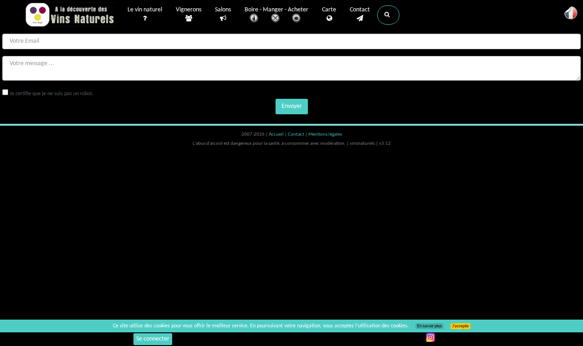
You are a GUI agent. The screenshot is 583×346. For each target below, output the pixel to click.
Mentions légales (325, 134)
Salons (223, 9)
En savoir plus (429, 326)
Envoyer (291, 106)
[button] (388, 15)
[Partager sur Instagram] (430, 337)
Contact (360, 9)
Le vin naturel (145, 9)
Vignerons (188, 9)
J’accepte (460, 326)
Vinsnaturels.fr (70, 14)
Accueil (277, 134)
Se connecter (152, 339)
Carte (329, 9)
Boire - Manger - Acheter (276, 9)
